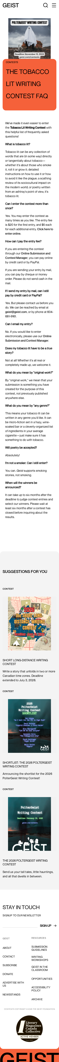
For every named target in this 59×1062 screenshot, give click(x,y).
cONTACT (9, 956)
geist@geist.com (16, 312)
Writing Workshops (39, 958)
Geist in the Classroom (39, 968)
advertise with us (13, 984)
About (7, 947)
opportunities (41, 978)
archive (37, 999)
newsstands (11, 994)
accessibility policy (40, 989)
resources (38, 938)
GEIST (6, 938)
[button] (53, 5)
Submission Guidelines (39, 948)
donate (8, 974)
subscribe (10, 965)
